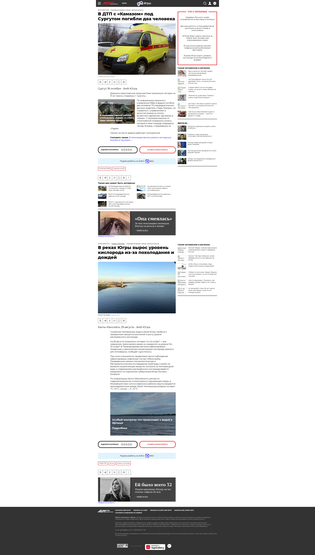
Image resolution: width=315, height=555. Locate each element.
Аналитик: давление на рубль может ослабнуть (202, 127)
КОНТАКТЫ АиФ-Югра (123, 510)
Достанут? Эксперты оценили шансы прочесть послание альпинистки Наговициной (202, 105)
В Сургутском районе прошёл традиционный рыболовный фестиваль (197, 48)
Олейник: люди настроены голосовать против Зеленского (200, 135)
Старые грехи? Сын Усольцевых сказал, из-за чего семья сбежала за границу (202, 89)
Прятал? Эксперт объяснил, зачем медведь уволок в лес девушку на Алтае (201, 258)
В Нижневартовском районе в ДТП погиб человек (159, 195)
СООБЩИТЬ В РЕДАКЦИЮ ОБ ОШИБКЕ (128, 513)
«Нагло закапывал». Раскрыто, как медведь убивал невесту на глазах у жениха (202, 282)
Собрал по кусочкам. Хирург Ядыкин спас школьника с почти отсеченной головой (202, 274)
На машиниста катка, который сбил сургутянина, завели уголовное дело (159, 188)
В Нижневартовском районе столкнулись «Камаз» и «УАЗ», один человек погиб (120, 188)
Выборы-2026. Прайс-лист (184, 510)
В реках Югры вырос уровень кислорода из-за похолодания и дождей (197, 58)
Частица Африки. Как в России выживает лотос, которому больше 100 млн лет (201, 81)
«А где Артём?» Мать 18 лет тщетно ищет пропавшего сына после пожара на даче (201, 290)
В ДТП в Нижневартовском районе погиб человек (119, 195)
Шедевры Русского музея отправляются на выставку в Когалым (197, 18)
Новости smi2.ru (106, 236)
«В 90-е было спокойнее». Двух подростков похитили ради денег (201, 265)
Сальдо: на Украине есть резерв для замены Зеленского (201, 159)
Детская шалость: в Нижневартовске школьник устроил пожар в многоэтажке (197, 28)
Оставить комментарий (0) (157, 150)
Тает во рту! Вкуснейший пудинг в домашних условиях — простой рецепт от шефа (201, 114)
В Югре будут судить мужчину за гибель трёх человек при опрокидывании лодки (197, 38)
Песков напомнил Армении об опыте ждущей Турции (202, 151)
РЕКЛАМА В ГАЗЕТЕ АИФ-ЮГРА (161, 510)
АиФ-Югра (115, 315)
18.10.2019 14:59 (103, 10)
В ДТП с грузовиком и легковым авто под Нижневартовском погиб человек (121, 204)
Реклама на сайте (140, 510)
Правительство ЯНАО (106, 76)
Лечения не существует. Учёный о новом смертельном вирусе (201, 96)
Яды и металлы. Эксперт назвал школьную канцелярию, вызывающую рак (200, 73)
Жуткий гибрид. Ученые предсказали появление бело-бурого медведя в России (202, 250)
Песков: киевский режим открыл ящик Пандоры (200, 143)
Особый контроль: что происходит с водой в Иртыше (142, 421)
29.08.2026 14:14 (104, 244)
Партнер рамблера (136, 546)
